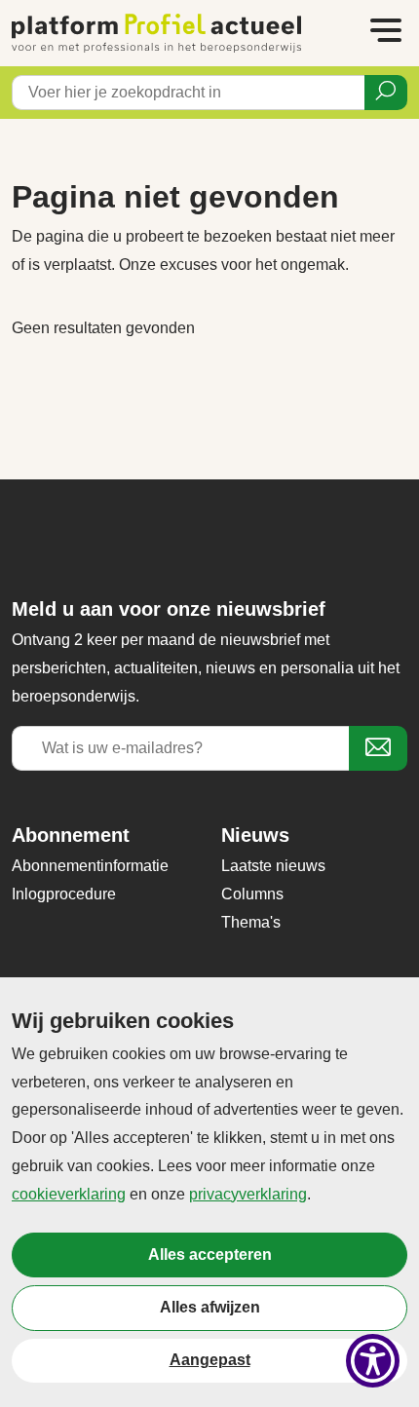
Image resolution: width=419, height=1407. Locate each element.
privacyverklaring (248, 1194)
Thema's (251, 922)
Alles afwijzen (210, 1307)
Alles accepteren (210, 1254)
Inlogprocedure (64, 894)
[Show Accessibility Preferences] (373, 1361)
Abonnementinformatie (90, 865)
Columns (252, 894)
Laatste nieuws (273, 865)
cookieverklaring (69, 1194)
